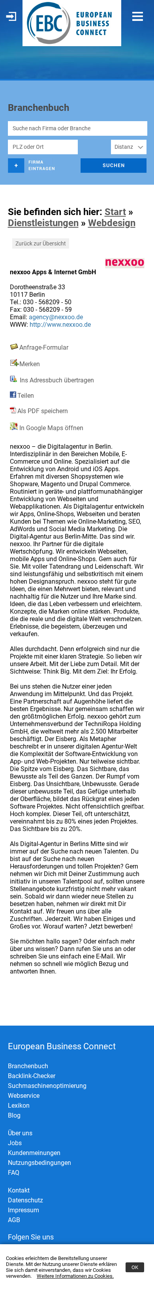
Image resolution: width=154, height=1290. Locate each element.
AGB (14, 1220)
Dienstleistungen (43, 222)
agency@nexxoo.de (56, 317)
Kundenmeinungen (34, 1153)
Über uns (20, 1133)
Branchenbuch (28, 1066)
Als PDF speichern (42, 411)
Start (115, 211)
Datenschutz (25, 1200)
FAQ (13, 1172)
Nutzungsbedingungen (39, 1162)
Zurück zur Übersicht (40, 243)
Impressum (23, 1210)
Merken (29, 364)
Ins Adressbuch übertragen (56, 380)
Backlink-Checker (31, 1076)
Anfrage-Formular (43, 347)
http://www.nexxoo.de (60, 324)
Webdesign (111, 222)
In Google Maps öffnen (50, 428)
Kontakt (19, 1190)
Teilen (25, 395)
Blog (14, 1115)
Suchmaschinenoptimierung (47, 1086)
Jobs (15, 1143)
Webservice (23, 1095)
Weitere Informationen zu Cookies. (75, 1276)
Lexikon (19, 1105)
